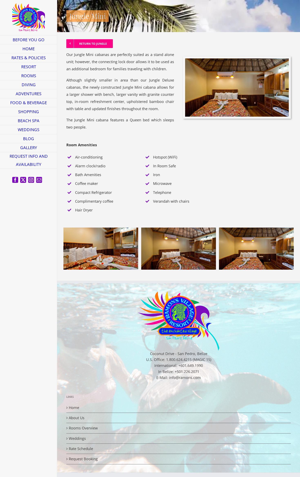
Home (74, 407)
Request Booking (83, 458)
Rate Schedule (81, 448)
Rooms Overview (83, 428)
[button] (66, 249)
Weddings (77, 438)
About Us (76, 417)
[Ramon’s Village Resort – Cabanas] (100, 230)
